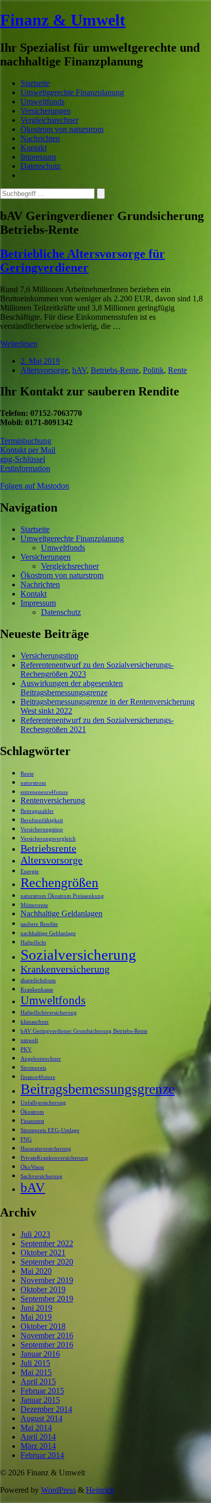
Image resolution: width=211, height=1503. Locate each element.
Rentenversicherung (52, 800)
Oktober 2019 (43, 1289)
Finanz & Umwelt (62, 20)
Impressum (38, 156)
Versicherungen (45, 110)
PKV (26, 1049)
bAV (79, 370)
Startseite (35, 83)
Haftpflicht (33, 942)
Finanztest (32, 1121)
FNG (26, 1139)
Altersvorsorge (44, 370)
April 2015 (38, 1381)
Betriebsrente (48, 848)
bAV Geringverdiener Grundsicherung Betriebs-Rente (83, 1031)
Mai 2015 (36, 1372)
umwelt (29, 1040)
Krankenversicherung (65, 969)
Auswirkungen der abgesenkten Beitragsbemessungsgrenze (71, 688)
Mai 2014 (36, 1427)
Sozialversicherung (78, 954)
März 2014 (38, 1446)
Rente (177, 370)
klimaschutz (34, 1022)
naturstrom (33, 783)
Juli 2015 (35, 1363)
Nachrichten (40, 138)
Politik (153, 370)
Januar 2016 (40, 1354)
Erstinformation (25, 468)
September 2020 (46, 1261)
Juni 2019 (36, 1307)
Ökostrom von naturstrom (61, 129)
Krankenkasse (36, 989)
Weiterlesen (18, 343)
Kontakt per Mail (27, 450)
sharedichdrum (38, 980)
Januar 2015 (40, 1400)
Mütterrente (34, 905)
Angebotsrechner (40, 1059)
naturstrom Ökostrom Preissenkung (62, 896)
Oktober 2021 (43, 1252)
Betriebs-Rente (115, 370)
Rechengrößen (59, 882)
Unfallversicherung (43, 1103)
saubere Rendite (39, 924)
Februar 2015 (42, 1390)
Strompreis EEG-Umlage (49, 1130)
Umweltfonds (42, 101)
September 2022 (46, 1243)
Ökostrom (32, 1112)
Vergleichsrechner (49, 120)
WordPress (58, 1490)
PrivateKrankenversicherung (54, 1158)
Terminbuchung (25, 440)
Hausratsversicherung (45, 1149)
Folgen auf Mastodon (34, 485)
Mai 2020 (36, 1271)
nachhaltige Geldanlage (48, 933)
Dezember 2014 (46, 1409)
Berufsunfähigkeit (41, 820)
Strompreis (33, 1068)
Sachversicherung (41, 1176)
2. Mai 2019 (40, 361)
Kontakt (33, 147)
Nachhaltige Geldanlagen (61, 913)
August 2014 (41, 1418)
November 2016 (46, 1335)
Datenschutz (40, 166)
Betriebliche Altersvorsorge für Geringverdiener (82, 260)
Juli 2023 (35, 1234)
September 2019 (46, 1298)
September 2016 (46, 1344)
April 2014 (38, 1436)
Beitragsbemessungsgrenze (97, 1089)
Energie (29, 871)
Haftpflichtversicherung (48, 1012)
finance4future (37, 1077)
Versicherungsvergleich (48, 839)
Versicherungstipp (49, 655)
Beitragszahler (37, 811)
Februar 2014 (42, 1455)
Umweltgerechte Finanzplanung (72, 92)
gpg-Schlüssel (22, 459)
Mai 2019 (36, 1317)
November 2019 (46, 1280)
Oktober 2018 (43, 1326)
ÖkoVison (32, 1167)
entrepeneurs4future (44, 792)
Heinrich (100, 1490)
